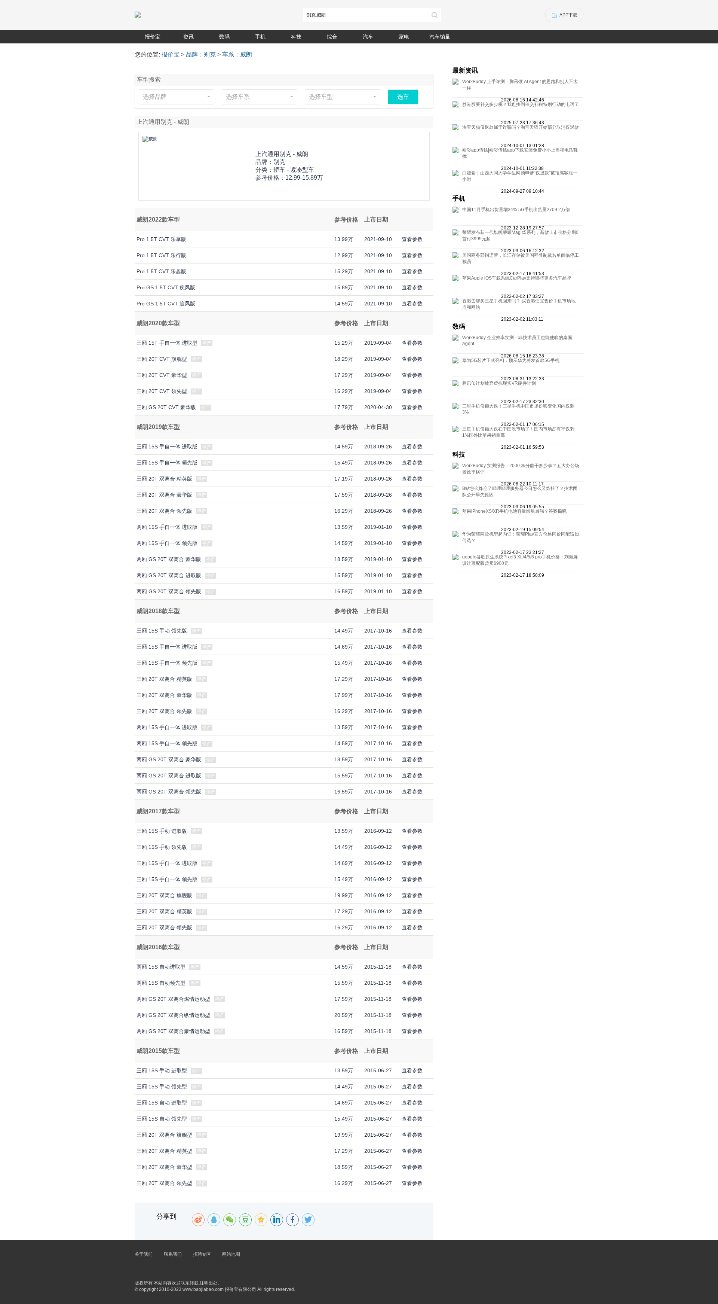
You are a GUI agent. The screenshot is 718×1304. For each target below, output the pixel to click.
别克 (279, 162)
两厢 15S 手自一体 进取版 (166, 527)
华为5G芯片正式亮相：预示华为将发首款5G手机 (510, 360)
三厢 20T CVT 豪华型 (161, 375)
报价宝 (152, 37)
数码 (224, 37)
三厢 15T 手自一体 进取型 (166, 343)
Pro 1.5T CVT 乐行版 (161, 255)
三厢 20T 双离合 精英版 (164, 479)
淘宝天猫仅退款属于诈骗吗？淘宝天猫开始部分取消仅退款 (520, 127)
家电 (404, 37)
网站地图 (231, 1254)
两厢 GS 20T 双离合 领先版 (168, 591)
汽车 (368, 37)
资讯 (188, 37)
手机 (260, 37)
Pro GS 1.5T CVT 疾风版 (165, 287)
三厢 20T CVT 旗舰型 (161, 359)
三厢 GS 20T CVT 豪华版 (166, 407)
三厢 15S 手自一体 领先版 (166, 463)
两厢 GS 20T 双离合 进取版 (168, 575)
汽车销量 (439, 37)
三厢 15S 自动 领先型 (161, 1119)
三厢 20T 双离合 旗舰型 (164, 1135)
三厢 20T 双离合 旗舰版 (164, 895)
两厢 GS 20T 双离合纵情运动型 (173, 1015)
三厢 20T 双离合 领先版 (164, 511)
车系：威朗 (237, 54)
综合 (332, 37)
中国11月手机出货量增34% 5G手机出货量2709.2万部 (516, 209)
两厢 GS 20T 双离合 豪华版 (168, 559)
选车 (403, 97)
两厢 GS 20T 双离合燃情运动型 (173, 999)
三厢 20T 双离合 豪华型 (164, 1167)
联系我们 (173, 1254)
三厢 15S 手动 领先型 (161, 1087)
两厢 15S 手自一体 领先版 (166, 543)
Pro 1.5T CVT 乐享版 (161, 239)
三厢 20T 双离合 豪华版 (164, 495)
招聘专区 (202, 1254)
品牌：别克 (201, 54)
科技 (296, 37)
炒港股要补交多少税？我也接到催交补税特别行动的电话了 (520, 104)
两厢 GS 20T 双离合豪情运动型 (173, 1031)
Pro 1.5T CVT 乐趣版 (161, 271)
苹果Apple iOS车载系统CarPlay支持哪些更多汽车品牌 (516, 278)
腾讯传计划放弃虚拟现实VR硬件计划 (499, 383)
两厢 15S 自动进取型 (160, 967)
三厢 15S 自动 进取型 (161, 1103)
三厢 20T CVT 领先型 (161, 391)
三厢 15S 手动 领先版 (161, 631)
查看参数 (412, 239)
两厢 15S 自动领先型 (160, 983)
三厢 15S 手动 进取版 (161, 831)
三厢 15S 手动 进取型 (161, 1070)
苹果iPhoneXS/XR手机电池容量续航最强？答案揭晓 (514, 511)
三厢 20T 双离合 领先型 (164, 1183)
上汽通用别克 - (281, 154)
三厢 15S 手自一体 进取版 (166, 447)
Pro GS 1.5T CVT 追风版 (165, 304)
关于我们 (144, 1254)
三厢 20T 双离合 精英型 (164, 1151)
